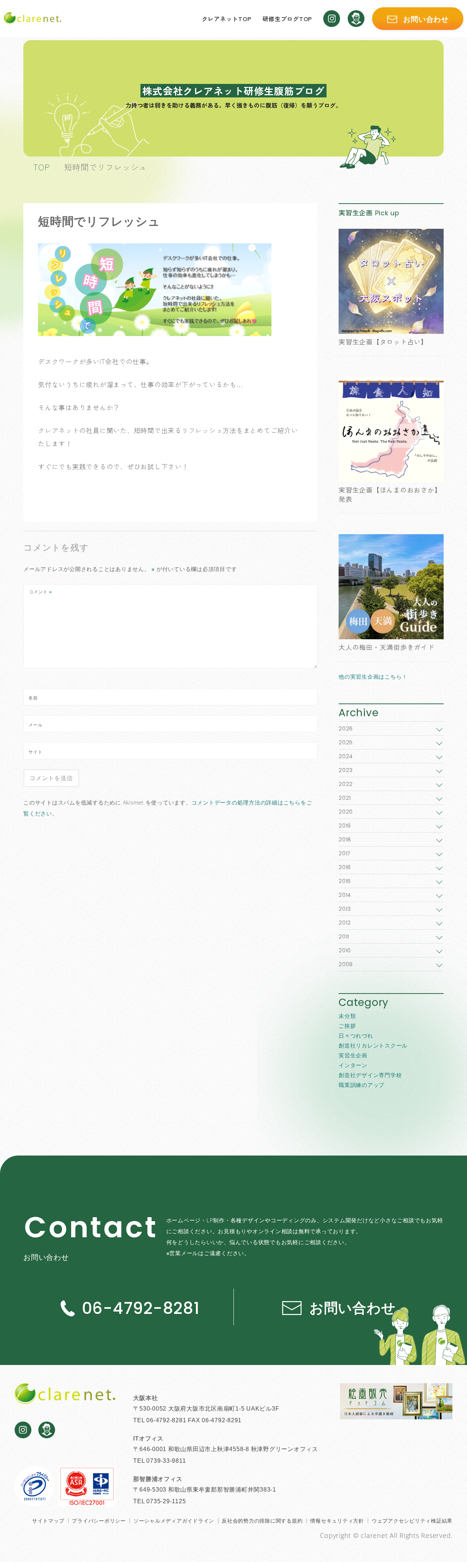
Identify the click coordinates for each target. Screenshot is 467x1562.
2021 (345, 798)
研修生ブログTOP (287, 18)
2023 (346, 770)
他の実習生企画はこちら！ (373, 676)
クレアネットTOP (226, 18)
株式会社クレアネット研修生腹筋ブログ (233, 90)
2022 (346, 784)
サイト (35, 752)
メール (35, 725)
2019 (345, 825)
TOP (41, 167)
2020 (346, 811)
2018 (345, 839)
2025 (346, 742)
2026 (346, 728)
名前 (33, 698)
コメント (40, 592)
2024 (346, 756)
